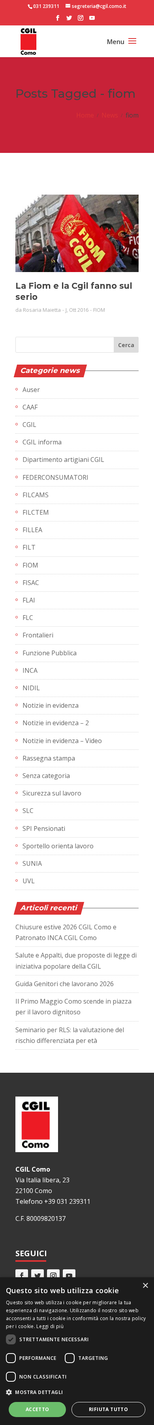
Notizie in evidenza (51, 705)
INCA (30, 670)
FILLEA (32, 529)
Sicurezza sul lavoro (52, 793)
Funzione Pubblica (50, 653)
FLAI (29, 600)
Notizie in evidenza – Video (62, 740)
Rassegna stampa (49, 758)
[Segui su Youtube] (69, 1275)
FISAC (31, 582)
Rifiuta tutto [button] (108, 1409)
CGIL (29, 424)
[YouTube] (92, 20)
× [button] (145, 1286)
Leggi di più (50, 1326)
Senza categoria (46, 775)
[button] (77, 1392)
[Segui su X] (37, 1275)
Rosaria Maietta (42, 309)
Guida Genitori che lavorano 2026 (64, 983)
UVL (29, 881)
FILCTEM (36, 512)
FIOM (99, 309)
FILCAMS (36, 494)
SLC (28, 810)
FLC (28, 617)
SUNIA (32, 863)
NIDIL (31, 688)
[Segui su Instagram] (53, 1275)
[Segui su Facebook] (21, 1275)
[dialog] (77, 1351)
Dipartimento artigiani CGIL (63, 459)
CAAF (30, 407)
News (109, 115)
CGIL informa (42, 442)
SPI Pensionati (44, 828)
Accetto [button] (37, 1409)
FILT (29, 547)
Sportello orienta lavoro (58, 846)
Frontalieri (38, 635)
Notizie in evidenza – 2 (56, 722)
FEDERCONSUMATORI (55, 477)
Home (85, 115)
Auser (31, 389)
